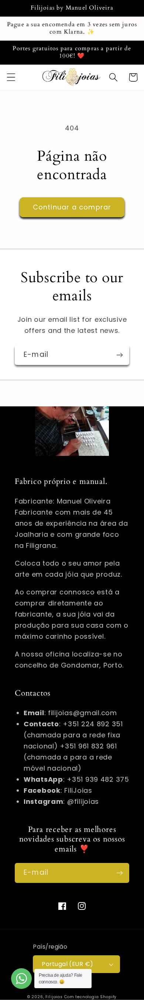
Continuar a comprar (72, 207)
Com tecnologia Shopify (90, 997)
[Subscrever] (119, 355)
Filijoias (54, 997)
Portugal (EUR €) (67, 964)
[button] (11, 77)
